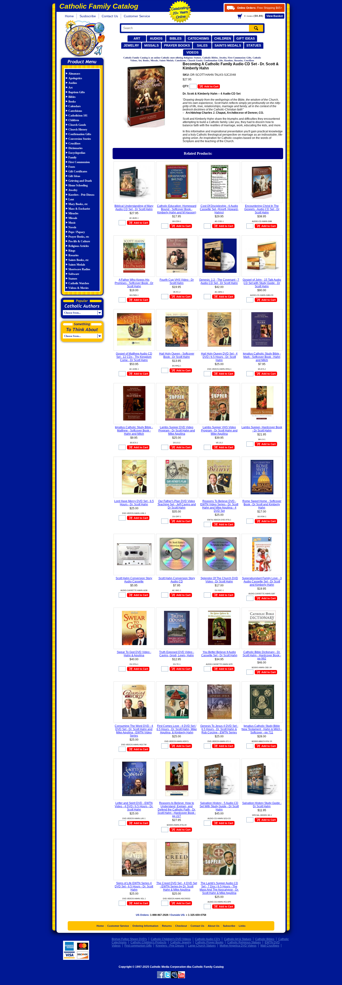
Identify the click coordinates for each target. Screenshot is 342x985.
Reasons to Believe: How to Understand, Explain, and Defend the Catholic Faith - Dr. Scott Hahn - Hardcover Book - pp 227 (177, 809)
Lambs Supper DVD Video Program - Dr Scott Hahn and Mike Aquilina (176, 430)
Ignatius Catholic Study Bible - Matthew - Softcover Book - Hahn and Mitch (134, 430)
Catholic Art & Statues (237, 939)
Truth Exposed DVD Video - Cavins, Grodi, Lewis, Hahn (176, 653)
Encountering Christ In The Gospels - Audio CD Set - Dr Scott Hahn (261, 209)
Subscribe (229, 925)
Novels (72, 227)
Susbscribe (88, 16)
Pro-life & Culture (79, 241)
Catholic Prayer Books (209, 942)
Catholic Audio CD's (207, 939)
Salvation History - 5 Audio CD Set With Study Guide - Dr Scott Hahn (219, 806)
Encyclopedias (76, 152)
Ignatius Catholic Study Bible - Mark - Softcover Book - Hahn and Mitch (262, 357)
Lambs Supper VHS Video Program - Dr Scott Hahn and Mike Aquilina (219, 430)
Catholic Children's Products (148, 942)
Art (137, 38)
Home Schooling (78, 185)
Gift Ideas (245, 38)
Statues (253, 45)
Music (72, 222)
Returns (167, 925)
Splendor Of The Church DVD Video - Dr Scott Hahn (219, 580)
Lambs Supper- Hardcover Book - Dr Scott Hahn (261, 429)
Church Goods (77, 125)
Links (242, 925)
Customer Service (137, 16)
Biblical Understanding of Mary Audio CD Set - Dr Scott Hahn (133, 207)
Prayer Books (177, 45)
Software (73, 274)
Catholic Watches (78, 283)
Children (222, 38)
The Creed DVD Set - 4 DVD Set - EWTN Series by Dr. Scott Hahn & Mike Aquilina (176, 886)
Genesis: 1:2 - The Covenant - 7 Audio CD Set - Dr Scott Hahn (219, 281)
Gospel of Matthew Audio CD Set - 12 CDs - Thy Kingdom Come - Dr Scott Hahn (134, 357)
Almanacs (74, 73)
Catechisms (198, 38)
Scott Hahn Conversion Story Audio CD (176, 580)
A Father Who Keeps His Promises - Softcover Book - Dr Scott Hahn (134, 283)
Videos (192, 52)
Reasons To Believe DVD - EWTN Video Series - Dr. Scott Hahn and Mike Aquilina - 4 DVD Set (219, 506)
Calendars (74, 106)
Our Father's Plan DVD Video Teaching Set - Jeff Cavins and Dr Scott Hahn (177, 504)
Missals (151, 45)
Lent (71, 199)
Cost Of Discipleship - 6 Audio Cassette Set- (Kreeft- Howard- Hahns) (219, 209)
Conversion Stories (79, 138)
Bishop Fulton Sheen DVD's (129, 939)
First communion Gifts (138, 945)
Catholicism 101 (77, 115)
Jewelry (131, 45)
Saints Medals (228, 45)
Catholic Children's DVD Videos (171, 939)
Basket (274, 16)
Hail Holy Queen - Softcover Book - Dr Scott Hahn (176, 355)
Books (72, 101)
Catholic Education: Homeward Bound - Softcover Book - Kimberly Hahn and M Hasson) (176, 209)
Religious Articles (78, 246)
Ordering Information (145, 925)
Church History (77, 129)
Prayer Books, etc (78, 236)
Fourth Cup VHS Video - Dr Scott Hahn (177, 281)
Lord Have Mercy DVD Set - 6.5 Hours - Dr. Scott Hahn (134, 502)
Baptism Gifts (76, 92)
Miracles (73, 213)
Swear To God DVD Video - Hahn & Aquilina (134, 653)
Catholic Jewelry (180, 942)
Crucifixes (74, 143)
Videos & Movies (78, 288)
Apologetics (75, 78)
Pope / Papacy (76, 232)
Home (69, 16)
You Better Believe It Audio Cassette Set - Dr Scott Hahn (219, 653)
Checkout (181, 925)
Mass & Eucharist (79, 208)
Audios (156, 38)
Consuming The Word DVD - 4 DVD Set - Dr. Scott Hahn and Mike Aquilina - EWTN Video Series (134, 730)
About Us (213, 925)
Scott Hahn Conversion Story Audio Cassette (134, 580)
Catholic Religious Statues (244, 942)
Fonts (71, 166)
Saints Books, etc (78, 260)
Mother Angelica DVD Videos (238, 945)
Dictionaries (75, 148)
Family (72, 157)
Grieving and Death (80, 180)
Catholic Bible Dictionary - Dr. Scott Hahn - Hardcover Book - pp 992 (262, 655)
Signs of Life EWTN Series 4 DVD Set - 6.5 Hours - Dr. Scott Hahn (134, 886)
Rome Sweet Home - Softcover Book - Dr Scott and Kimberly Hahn (261, 504)
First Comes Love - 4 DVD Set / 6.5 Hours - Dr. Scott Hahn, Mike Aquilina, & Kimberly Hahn (177, 729)
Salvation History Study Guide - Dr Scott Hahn (262, 804)
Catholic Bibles (264, 939)
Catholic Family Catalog (84, 39)
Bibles (175, 38)
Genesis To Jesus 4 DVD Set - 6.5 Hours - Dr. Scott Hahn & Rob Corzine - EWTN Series (219, 729)
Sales (202, 45)
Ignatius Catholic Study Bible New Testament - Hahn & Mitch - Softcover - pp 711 (261, 729)
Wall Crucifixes (269, 945)
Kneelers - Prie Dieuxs (81, 194)
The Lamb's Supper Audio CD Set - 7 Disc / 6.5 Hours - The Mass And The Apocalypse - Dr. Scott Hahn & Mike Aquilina (219, 888)
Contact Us (110, 16)
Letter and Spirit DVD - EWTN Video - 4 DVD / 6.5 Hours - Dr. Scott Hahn (134, 806)
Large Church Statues (202, 945)
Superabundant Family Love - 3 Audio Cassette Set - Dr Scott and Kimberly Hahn (262, 581)
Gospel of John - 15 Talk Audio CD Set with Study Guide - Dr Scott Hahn (262, 283)
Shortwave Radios (79, 269)
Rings (71, 250)
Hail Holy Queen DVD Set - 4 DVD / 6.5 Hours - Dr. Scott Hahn (219, 357)
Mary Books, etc (78, 204)
